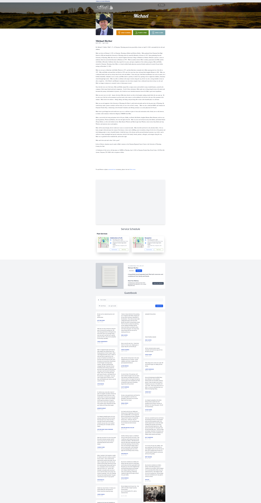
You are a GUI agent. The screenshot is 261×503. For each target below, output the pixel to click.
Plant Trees (124, 249)
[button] (103, 241)
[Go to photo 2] (150, 500)
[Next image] (164, 493)
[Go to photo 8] (155, 500)
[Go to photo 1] (149, 500)
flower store (132, 169)
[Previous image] (145, 493)
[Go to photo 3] (151, 500)
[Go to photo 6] (153, 500)
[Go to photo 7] (154, 500)
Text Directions (114, 249)
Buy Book (139, 270)
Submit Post (159, 306)
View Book (131, 270)
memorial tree (112, 169)
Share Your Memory (158, 283)
